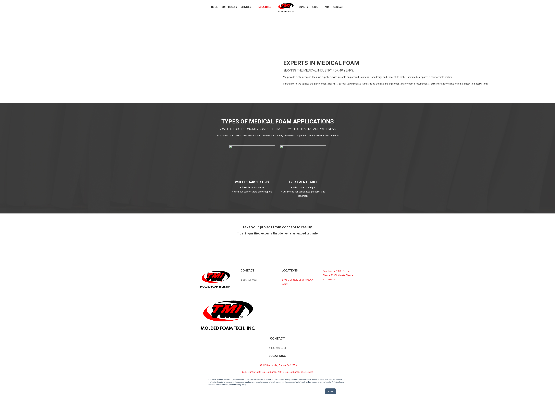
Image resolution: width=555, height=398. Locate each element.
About (316, 7)
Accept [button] (330, 391)
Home (214, 7)
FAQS (327, 7)
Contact (338, 7)
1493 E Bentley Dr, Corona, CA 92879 (277, 365)
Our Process (229, 7)
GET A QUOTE (211, 243)
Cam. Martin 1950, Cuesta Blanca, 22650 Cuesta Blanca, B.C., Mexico (338, 275)
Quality (303, 7)
